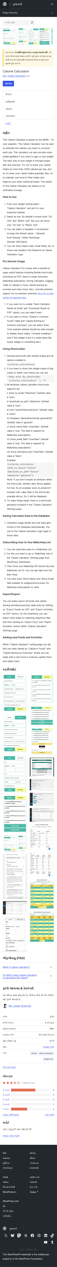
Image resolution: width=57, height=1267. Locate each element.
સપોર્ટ (8, 123)
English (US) (48, 1047)
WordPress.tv (9, 1192)
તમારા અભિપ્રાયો (11, 1114)
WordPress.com (11, 1201)
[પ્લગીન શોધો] (32, 22)
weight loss (48, 1059)
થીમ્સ (32, 1158)
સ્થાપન (9, 108)
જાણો (5, 1177)
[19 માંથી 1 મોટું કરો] (23, 677)
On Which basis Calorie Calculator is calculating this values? (20, 976)
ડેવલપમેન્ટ (10, 116)
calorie (34, 1053)
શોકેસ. (33, 1153)
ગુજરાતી (13, 1228)
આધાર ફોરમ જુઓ (11, 1135)
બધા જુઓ (49, 1114)
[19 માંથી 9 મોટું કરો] (50, 677)
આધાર (6, 1182)
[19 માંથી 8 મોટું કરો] (23, 920)
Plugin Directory (10, 12)
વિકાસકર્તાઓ (9, 1187)
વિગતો (8, 94)
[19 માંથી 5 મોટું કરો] (23, 839)
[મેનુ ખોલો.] (52, 4)
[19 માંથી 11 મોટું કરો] (50, 732)
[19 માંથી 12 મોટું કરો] (50, 761)
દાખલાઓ (34, 1167)
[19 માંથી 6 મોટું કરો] (23, 857)
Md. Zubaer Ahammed (14, 75)
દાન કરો (33, 1187)
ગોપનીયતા (8, 1167)
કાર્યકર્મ (33, 1182)
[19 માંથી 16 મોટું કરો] (50, 827)
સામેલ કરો (34, 1177)
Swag (34, 1192)
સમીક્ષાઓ (10, 101)
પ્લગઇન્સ (34, 1163)
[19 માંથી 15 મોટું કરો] (50, 811)
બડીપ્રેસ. (7, 1216)
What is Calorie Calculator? (16, 967)
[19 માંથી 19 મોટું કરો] (50, 915)
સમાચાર (6, 1158)
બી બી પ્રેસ (8, 1211)
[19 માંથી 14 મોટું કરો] (50, 796)
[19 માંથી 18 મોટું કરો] (50, 882)
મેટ (4, 1206)
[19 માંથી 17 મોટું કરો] (50, 856)
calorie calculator (46, 1053)
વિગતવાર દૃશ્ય (9, 1067)
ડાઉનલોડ (8, 83)
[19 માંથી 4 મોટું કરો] (23, 799)
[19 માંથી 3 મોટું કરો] (23, 759)
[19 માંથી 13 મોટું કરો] (50, 782)
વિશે (4, 1153)
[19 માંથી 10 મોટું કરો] (50, 709)
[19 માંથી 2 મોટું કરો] (23, 718)
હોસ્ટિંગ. (6, 1163)
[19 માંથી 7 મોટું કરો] (23, 904)
